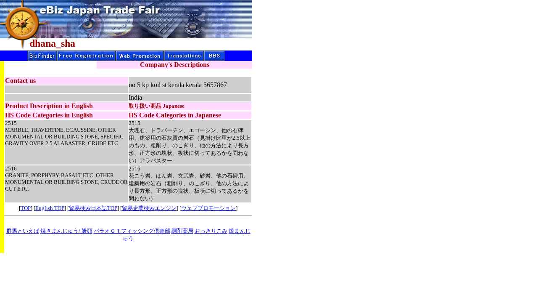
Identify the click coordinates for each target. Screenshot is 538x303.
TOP (26, 208)
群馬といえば (22, 231)
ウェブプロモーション (208, 208)
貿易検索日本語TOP (93, 208)
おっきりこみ (211, 231)
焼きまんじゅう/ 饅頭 (66, 231)
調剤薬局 (182, 231)
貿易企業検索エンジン (149, 208)
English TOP (49, 208)
